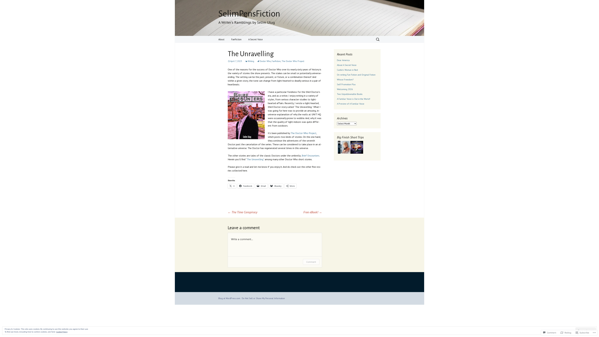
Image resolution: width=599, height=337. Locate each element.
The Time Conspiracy (242, 212)
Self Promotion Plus (346, 84)
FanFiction (236, 39)
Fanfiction (276, 61)
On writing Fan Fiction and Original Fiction (356, 74)
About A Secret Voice (346, 65)
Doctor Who (265, 61)
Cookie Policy (62, 332)
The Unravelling (255, 159)
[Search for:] (378, 39)
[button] (343, 147)
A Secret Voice (255, 39)
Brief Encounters (310, 155)
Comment (311, 262)
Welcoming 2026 (345, 89)
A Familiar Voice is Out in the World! (353, 99)
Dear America (343, 60)
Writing (251, 61)
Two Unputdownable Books (350, 94)
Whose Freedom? (345, 79)
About (221, 39)
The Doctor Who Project (293, 61)
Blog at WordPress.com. (229, 298)
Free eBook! (312, 212)
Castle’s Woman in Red (347, 69)
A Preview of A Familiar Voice (350, 103)
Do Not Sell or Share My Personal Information (263, 298)
